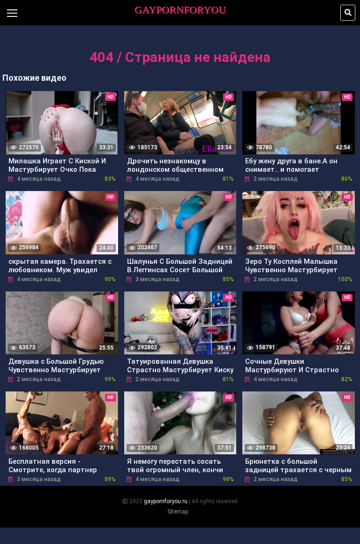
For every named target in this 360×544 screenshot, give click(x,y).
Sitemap (177, 511)
